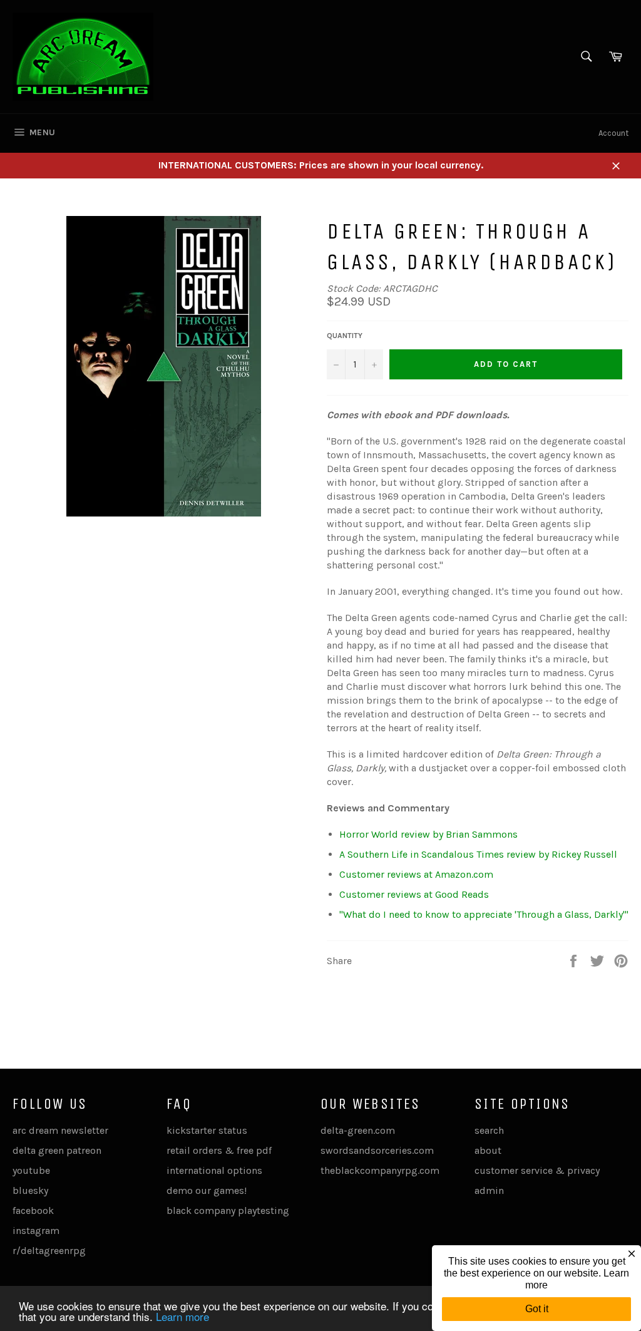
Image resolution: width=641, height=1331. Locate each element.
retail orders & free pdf (219, 1150)
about (487, 1150)
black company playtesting (228, 1210)
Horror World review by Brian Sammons (428, 834)
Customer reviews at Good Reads (414, 894)
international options (214, 1170)
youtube (31, 1170)
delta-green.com (357, 1130)
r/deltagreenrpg (49, 1250)
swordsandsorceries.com (377, 1150)
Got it (536, 1308)
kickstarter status (207, 1130)
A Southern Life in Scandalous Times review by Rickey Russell (478, 854)
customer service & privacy (537, 1170)
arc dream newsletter (60, 1130)
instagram (36, 1230)
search (489, 1130)
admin (489, 1190)
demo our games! (207, 1190)
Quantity (344, 335)
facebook (33, 1210)
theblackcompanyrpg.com (379, 1170)
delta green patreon (57, 1150)
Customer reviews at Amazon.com (416, 874)
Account (613, 133)
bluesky (30, 1190)
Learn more (182, 1316)
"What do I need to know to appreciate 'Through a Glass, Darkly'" (483, 914)
